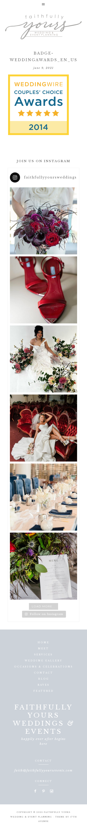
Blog (43, 678)
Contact (43, 672)
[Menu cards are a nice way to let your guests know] (43, 566)
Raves (44, 684)
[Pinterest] (43, 791)
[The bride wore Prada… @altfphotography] (43, 289)
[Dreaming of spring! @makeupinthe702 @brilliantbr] (43, 358)
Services (43, 654)
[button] (43, 4)
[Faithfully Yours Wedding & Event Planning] (43, 25)
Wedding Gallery (43, 660)
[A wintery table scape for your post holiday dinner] (43, 497)
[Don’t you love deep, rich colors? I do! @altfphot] (43, 220)
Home (43, 642)
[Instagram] (51, 791)
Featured (43, 690)
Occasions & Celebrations (43, 666)
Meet (43, 648)
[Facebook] (35, 791)
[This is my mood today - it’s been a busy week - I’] (43, 428)
